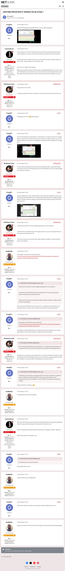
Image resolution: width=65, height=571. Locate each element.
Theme (26, 566)
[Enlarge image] (30, 116)
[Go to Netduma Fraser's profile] (9, 89)
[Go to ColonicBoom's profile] (9, 54)
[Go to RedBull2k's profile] (9, 256)
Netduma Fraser (9, 84)
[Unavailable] (29, 36)
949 (10, 267)
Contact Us (33, 566)
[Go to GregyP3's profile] (4, 17)
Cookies (39, 566)
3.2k (10, 65)
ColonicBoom (9, 49)
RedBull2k (9, 251)
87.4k (10, 100)
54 (10, 38)
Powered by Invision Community (32, 568)
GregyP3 (11, 16)
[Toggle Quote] (19, 283)
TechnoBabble (20, 18)
